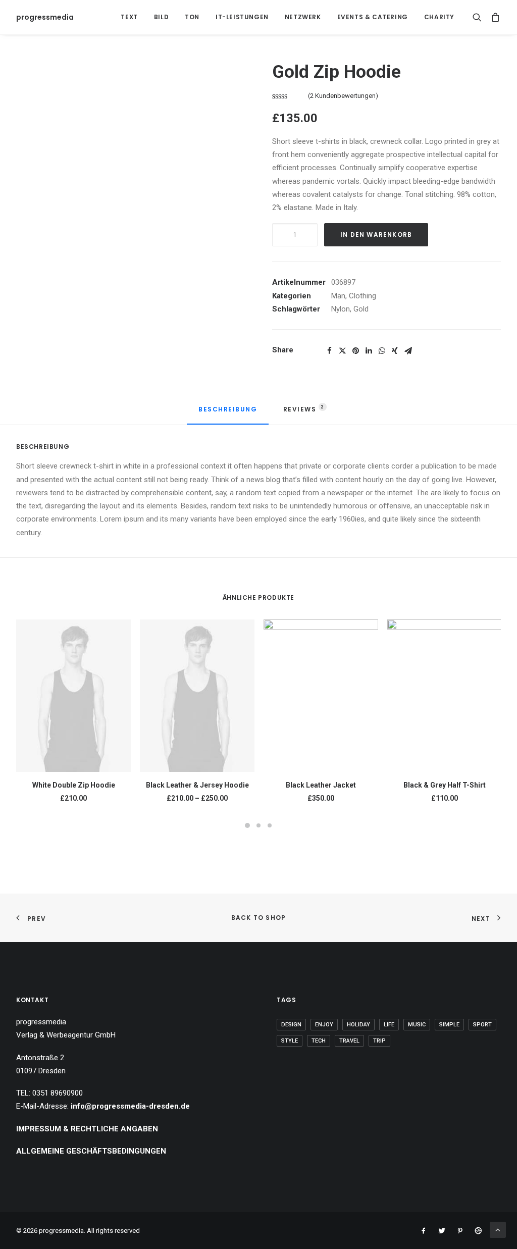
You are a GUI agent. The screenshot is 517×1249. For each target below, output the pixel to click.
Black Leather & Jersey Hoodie (197, 785)
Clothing (362, 295)
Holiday (358, 1024)
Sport (482, 1024)
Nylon (340, 309)
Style (289, 1040)
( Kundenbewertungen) (343, 95)
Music (417, 1024)
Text (129, 17)
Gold (361, 309)
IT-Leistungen (242, 17)
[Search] (479, 17)
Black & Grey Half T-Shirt (444, 785)
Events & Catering (372, 17)
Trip (379, 1040)
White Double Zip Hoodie (73, 785)
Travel (349, 1040)
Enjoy (324, 1024)
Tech (319, 1040)
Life (389, 1024)
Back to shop (258, 917)
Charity (439, 17)
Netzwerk (303, 17)
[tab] (228, 414)
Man (338, 295)
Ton (192, 17)
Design (291, 1024)
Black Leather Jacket (321, 785)
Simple (449, 1024)
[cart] (493, 17)
